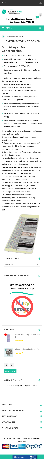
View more (10, 371)
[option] (22, 340)
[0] (37, 18)
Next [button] (12, 365)
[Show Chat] (31, 457)
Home (3, 36)
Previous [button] (6, 365)
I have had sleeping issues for (27, 349)
